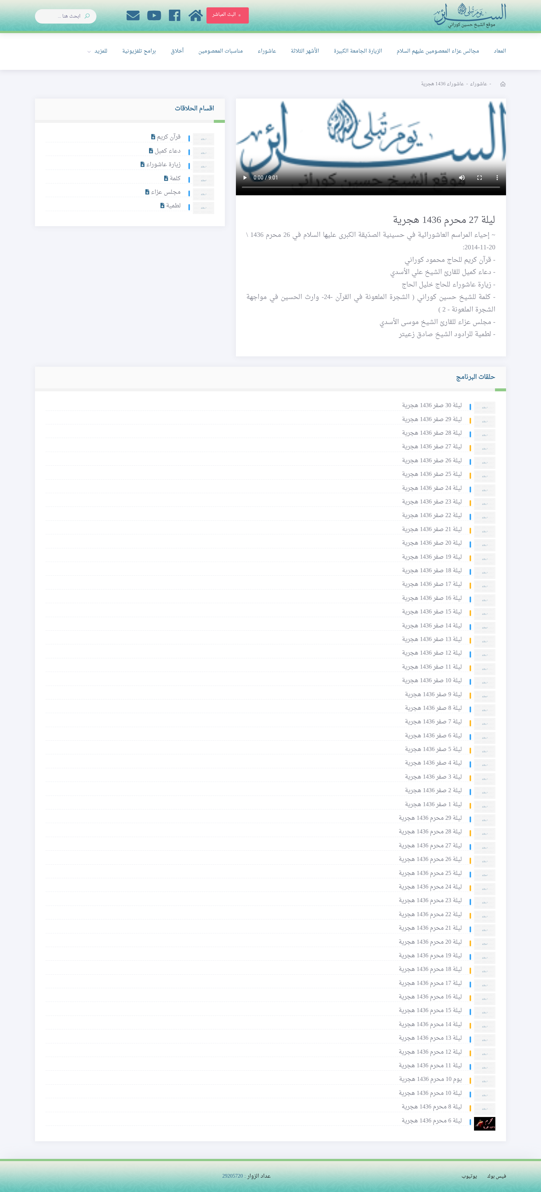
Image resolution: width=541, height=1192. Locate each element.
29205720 (232, 1176)
